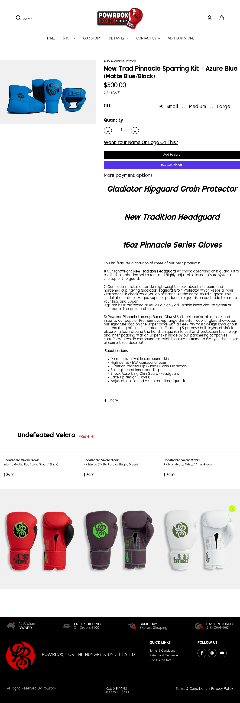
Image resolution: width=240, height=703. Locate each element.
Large (223, 107)
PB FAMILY (117, 38)
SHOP (68, 38)
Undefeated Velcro (46, 436)
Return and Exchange (164, 655)
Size (107, 106)
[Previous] (5, 508)
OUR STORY (92, 38)
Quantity (113, 120)
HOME (50, 38)
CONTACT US (146, 38)
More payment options (128, 175)
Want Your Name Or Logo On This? (141, 143)
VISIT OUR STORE (181, 38)
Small (172, 107)
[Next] (232, 508)
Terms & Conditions (162, 650)
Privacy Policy (222, 689)
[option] (40, 525)
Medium (197, 107)
